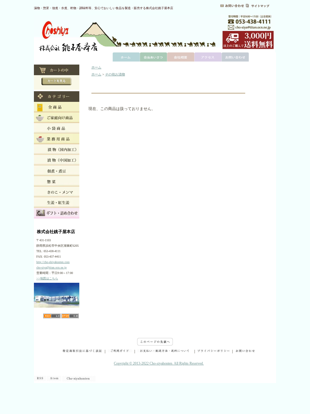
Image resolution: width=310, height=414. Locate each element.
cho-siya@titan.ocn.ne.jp (51, 267)
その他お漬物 (115, 74)
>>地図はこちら (47, 278)
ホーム (96, 67)
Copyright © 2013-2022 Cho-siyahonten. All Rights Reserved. (159, 363)
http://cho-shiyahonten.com (53, 262)
